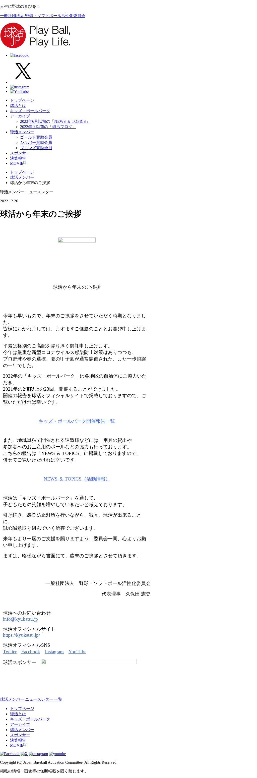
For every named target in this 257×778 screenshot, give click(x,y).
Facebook (30, 651)
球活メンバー (22, 132)
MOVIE (16, 163)
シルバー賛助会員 (36, 142)
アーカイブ (20, 116)
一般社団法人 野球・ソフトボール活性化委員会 (42, 16)
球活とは (18, 105)
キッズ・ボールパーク (30, 111)
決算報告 (18, 158)
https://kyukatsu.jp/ (21, 635)
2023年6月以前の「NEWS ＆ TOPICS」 (55, 121)
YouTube (77, 651)
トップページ (22, 100)
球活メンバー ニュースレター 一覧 (31, 699)
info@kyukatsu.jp (20, 619)
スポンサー (20, 153)
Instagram (54, 651)
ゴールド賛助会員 (36, 137)
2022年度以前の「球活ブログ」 (48, 127)
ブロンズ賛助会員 (36, 148)
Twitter (10, 651)
